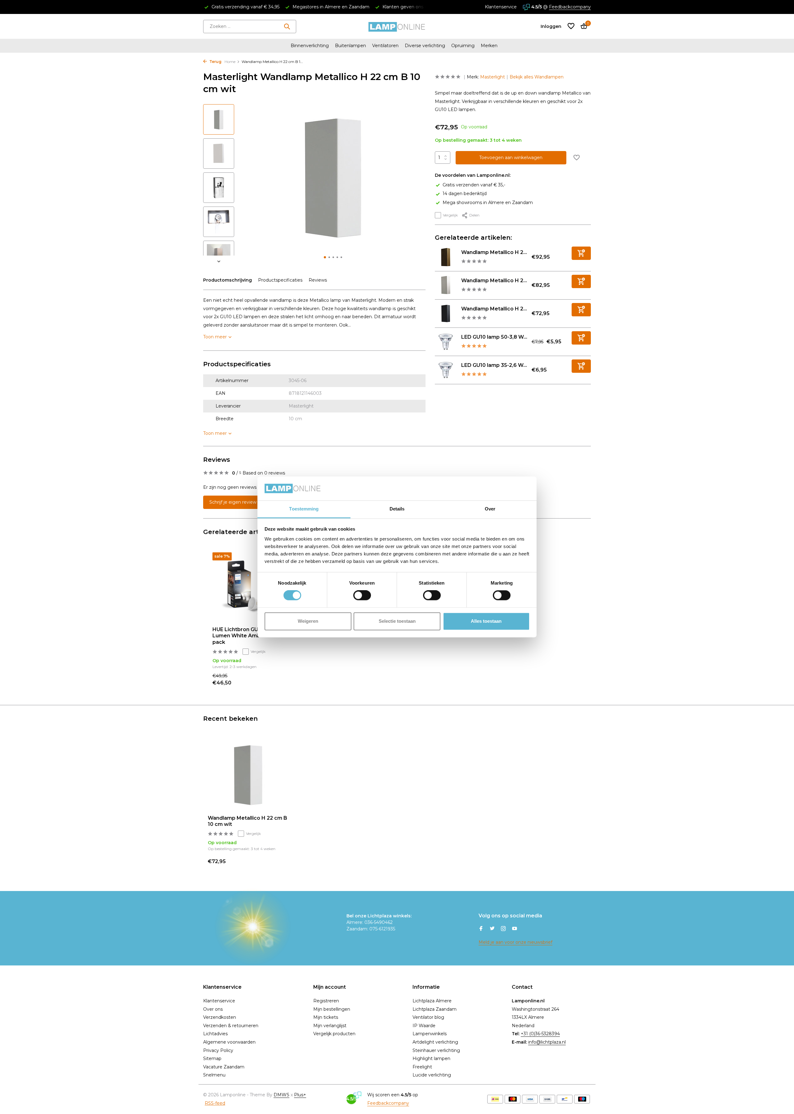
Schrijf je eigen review (232, 502)
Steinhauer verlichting (436, 1050)
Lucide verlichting (432, 1075)
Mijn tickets (325, 1017)
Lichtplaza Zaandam (435, 1009)
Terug (214, 61)
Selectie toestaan (397, 621)
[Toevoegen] (581, 253)
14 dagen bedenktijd (465, 193)
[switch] (362, 595)
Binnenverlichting (310, 45)
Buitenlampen (350, 45)
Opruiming (463, 45)
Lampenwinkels (430, 1033)
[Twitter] (492, 929)
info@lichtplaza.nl (547, 1042)
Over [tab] (490, 508)
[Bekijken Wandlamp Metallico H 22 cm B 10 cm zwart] (446, 313)
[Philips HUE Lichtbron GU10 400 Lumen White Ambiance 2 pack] (251, 587)
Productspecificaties (280, 280)
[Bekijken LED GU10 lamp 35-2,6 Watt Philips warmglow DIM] (446, 370)
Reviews (318, 280)
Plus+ (300, 1095)
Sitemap (212, 1058)
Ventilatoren (385, 45)
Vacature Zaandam (223, 1067)
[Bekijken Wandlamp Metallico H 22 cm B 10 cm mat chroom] (446, 285)
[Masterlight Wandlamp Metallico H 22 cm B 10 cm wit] (248, 774)
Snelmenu (214, 1075)
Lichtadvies (215, 1033)
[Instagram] (503, 929)
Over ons (213, 1009)
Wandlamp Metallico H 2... (494, 252)
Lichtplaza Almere (432, 1001)
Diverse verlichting (425, 45)
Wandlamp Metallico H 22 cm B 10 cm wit (247, 821)
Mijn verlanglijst (329, 1025)
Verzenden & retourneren (230, 1025)
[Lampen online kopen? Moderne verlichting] (396, 26)
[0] (582, 26)
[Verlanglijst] (571, 26)
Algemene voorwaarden (229, 1042)
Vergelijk (450, 215)
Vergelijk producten (334, 1033)
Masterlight (492, 77)
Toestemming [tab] (304, 508)
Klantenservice (501, 7)
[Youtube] (514, 929)
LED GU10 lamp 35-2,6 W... (494, 365)
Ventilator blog (428, 1017)
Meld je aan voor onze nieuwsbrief (515, 942)
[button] (325, 257)
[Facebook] (481, 929)
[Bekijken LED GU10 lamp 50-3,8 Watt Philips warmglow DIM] (446, 342)
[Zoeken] (287, 26)
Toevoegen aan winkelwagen (510, 157)
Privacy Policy (218, 1050)
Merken (489, 45)
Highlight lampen (431, 1058)
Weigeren (308, 621)
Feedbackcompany (570, 7)
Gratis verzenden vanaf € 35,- (474, 185)
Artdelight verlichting (435, 1042)
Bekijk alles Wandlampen (537, 77)
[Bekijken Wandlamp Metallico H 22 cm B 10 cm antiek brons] (446, 257)
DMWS (281, 1095)
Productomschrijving (227, 280)
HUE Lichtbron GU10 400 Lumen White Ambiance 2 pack (245, 635)
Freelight (422, 1067)
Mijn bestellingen (331, 1009)
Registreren (326, 1001)
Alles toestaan (486, 621)
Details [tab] (397, 508)
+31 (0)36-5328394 (540, 1033)
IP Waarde (424, 1025)
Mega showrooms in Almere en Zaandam (488, 202)
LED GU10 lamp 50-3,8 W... (494, 337)
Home (230, 61)
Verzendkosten (219, 1017)
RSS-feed (215, 1103)
